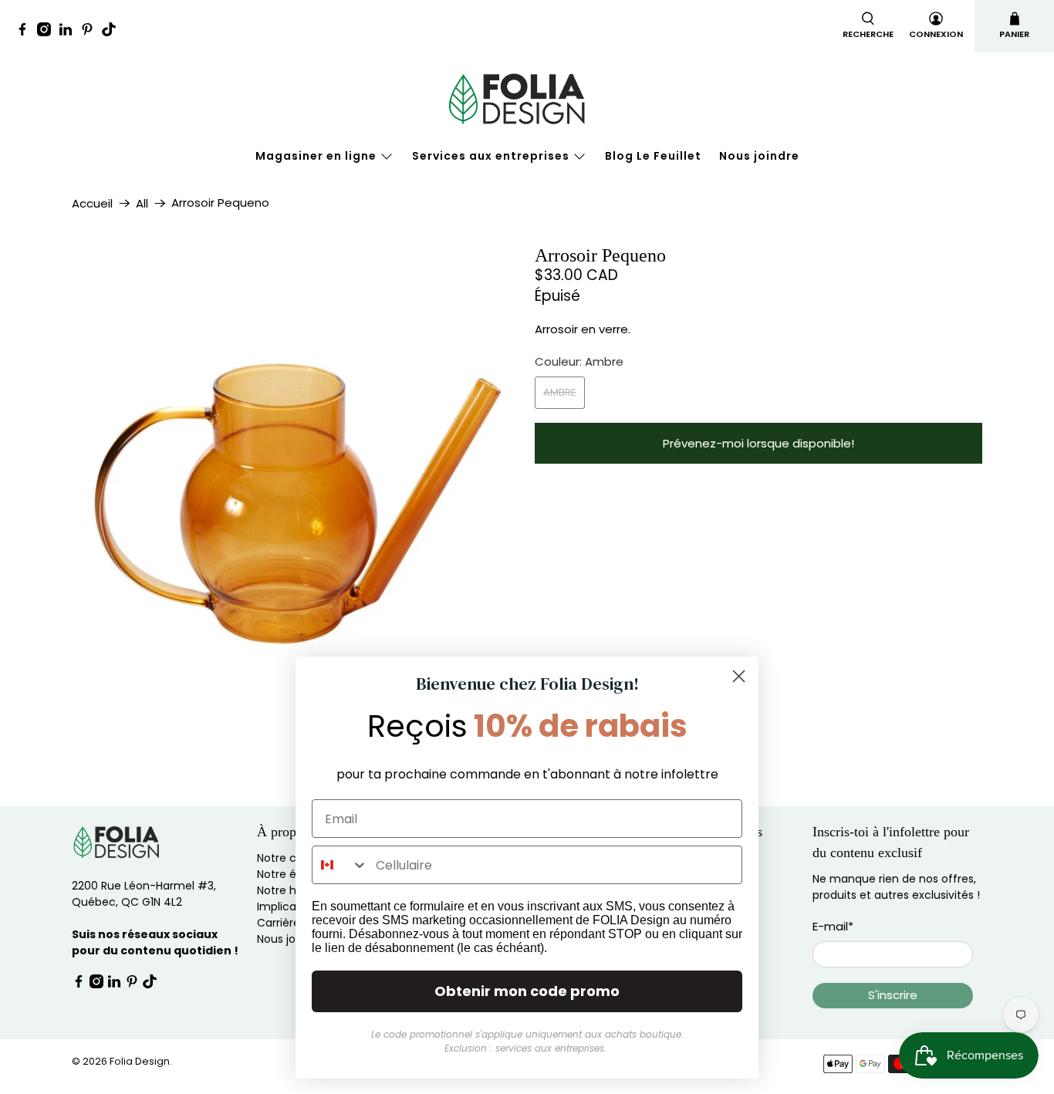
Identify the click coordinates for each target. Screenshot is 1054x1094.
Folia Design (140, 1061)
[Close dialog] (738, 676)
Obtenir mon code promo (527, 991)
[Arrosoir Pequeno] (295, 469)
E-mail (832, 926)
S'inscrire (892, 995)
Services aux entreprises (490, 156)
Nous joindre (759, 156)
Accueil (92, 203)
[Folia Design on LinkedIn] (69, 32)
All (142, 203)
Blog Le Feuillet (653, 156)
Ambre (559, 392)
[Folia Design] (527, 98)
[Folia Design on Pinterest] (91, 32)
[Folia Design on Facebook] (26, 32)
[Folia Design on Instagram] (48, 32)
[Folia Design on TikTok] (112, 32)
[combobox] (340, 864)
